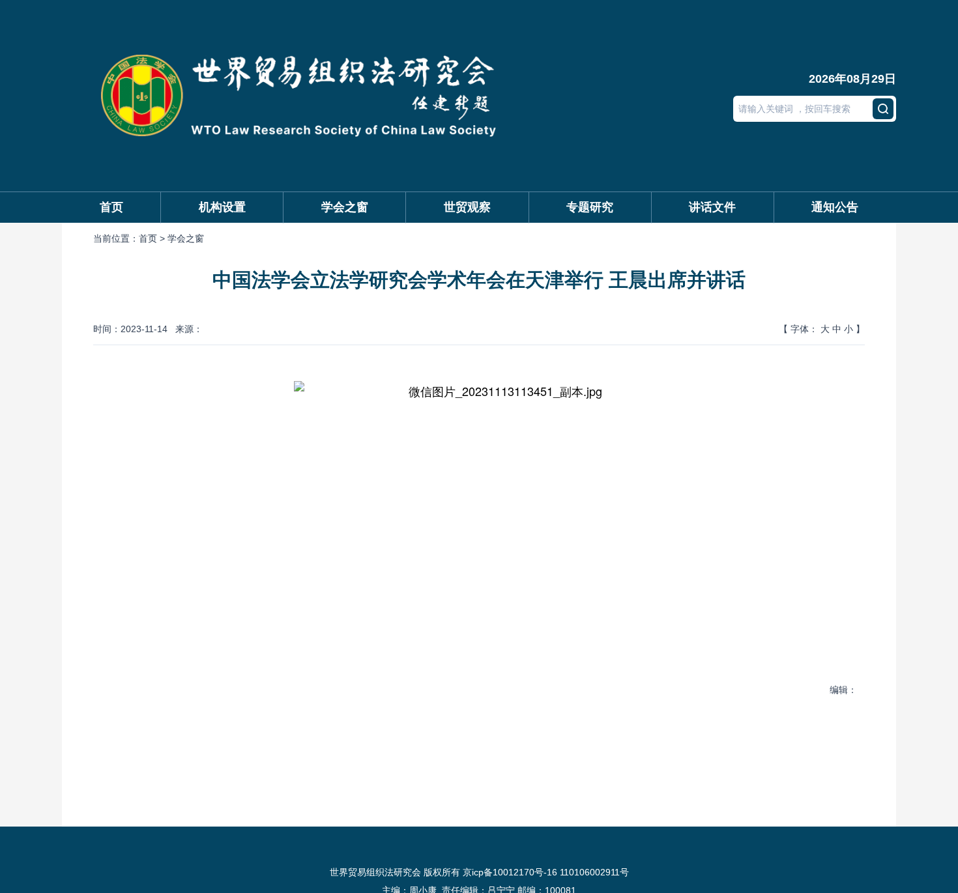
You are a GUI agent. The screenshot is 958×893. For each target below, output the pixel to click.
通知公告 (834, 207)
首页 (111, 207)
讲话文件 (712, 207)
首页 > (153, 238)
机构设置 (222, 207)
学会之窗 (344, 207)
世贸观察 (467, 207)
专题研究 (589, 207)
